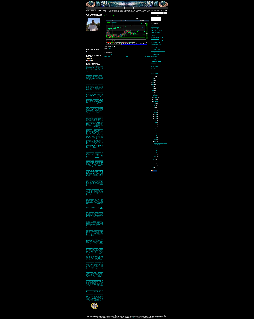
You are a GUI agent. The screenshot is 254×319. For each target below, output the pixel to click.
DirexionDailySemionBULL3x (90, 133)
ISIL (87, 189)
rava (92, 239)
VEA (94, 285)
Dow (94, 139)
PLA (100, 230)
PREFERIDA (88, 233)
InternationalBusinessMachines (92, 185)
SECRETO (96, 248)
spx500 (87, 256)
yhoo (89, 298)
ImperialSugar (97, 183)
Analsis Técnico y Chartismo (156, 30)
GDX (92, 166)
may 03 (155, 152)
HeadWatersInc (100, 176)
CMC (102, 112)
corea (87, 120)
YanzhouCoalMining (98, 297)
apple (102, 82)
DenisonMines (101, 126)
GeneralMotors (96, 167)
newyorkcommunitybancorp (90, 217)
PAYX (102, 226)
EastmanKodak (98, 143)
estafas (95, 153)
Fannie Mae (88, 157)
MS (89, 215)
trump (91, 275)
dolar (102, 137)
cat (86, 104)
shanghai (93, 249)
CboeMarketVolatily (97, 105)
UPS (102, 280)
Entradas (154, 17)
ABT (96, 67)
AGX (101, 70)
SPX (102, 254)
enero (154, 165)
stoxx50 (94, 259)
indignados (94, 184)
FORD (102, 162)
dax (101, 125)
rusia (90, 243)
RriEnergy (96, 242)
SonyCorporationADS (89, 253)
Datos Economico (143, 7)
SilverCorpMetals (91, 250)
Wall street (96, 291)
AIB (102, 70)
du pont (89, 142)
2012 (87, 66)
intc (100, 184)
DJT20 (93, 136)
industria (97, 184)
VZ (100, 290)
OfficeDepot (100, 221)
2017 (153, 82)
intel (102, 184)
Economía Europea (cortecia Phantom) (158, 51)
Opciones (98, 222)
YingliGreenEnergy (94, 298)
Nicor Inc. (98, 217)
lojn (92, 200)
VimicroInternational (90, 287)
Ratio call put (153, 63)
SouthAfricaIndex (96, 253)
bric (89, 101)
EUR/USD (88, 154)
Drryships (88, 141)
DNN (96, 137)
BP (100, 99)
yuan (89, 299)
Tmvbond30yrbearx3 (89, 272)
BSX (93, 101)
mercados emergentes (90, 208)
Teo (99, 264)
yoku (98, 298)
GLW (87, 170)
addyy (91, 68)
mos (92, 213)
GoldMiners (94, 171)
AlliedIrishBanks (89, 75)
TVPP (87, 276)
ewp (100, 155)
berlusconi (87, 95)
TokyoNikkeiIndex (100, 272)
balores (102, 88)
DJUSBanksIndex (97, 136)
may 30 (155, 112)
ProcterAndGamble (100, 233)
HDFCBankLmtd (93, 176)
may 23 (155, 122)
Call (102, 102)
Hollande (96, 180)
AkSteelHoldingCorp (90, 72)
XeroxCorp (93, 296)
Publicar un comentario (108, 54)
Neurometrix (101, 216)
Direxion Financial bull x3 (97, 132)
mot (102, 213)
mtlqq (97, 215)
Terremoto (90, 265)
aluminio (94, 76)
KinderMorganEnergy (98, 194)
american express (100, 77)
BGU (98, 95)
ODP (97, 221)
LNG (98, 199)
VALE (95, 284)
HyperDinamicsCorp (89, 183)
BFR (95, 95)
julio (154, 105)
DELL (97, 126)
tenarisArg (87, 264)
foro (89, 163)
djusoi (91, 137)
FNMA (99, 162)
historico (91, 180)
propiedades (95, 234)
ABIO (93, 67)
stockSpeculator (89, 259)
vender (101, 285)
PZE (87, 237)
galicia (87, 165)
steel (98, 257)
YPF (87, 299)
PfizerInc (90, 230)
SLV (95, 251)
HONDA (87, 181)
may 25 (155, 118)
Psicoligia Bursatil (96, 236)
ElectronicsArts (98, 149)
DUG (92, 142)
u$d (90, 276)
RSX (99, 242)
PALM (100, 224)
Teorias (155, 7)
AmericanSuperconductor (90, 80)
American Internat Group (90, 78)
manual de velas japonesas (98, 201)
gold (93, 170)
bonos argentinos (89, 99)
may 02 (155, 154)
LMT (95, 199)
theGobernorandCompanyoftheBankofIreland (94, 268)
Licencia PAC (133, 317)
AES (100, 69)
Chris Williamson (100, 110)
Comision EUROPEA (155, 39)
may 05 (155, 148)
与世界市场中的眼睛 (91, 300)
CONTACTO (105, 7)
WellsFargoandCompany (93, 292)
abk (95, 67)
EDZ (87, 146)
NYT (91, 221)
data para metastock (155, 66)
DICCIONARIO (95, 130)
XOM (102, 296)
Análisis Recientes (107, 56)
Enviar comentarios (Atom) (115, 58)
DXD (96, 142)
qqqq (93, 237)
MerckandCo (97, 208)
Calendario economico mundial (157, 37)
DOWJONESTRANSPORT (98, 140)
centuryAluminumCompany (97, 107)
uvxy (101, 283)
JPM (102, 191)
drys (97, 141)
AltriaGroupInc (90, 76)
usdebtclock (153, 71)
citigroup (97, 112)
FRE (87, 164)
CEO (87, 108)
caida (100, 102)
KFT (97, 193)
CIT (102, 111)
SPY (90, 256)
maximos (99, 203)
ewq (102, 155)
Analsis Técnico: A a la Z (155, 32)
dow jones (99, 139)
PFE (87, 230)
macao (102, 200)
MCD (102, 203)
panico (102, 225)
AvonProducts (101, 87)
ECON (89, 145)
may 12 (155, 135)
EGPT (102, 146)
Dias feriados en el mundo (156, 44)
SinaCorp (101, 250)
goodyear (98, 171)
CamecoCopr (88, 103)
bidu (102, 95)
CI (86, 111)
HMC (93, 180)
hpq (96, 181)
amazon (87, 77)
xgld (96, 296)
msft (91, 215)
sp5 (102, 253)
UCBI (94, 276)
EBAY (102, 143)
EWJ (98, 155)
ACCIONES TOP (98, 7)
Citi (94, 112)
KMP (102, 194)
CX (102, 124)
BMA (97, 96)
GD (90, 166)
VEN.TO (97, 285)
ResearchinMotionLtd (98, 240)
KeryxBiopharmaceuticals (92, 193)
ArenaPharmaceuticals (89, 85)
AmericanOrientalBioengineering (91, 79)
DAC (87, 125)
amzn (102, 80)
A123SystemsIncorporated (95, 66)
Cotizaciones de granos (155, 42)
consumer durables (89, 119)
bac (92, 88)
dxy (98, 142)
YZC (91, 299)
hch (87, 176)
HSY (98, 181)
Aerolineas (96, 69)
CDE (88, 107)
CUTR (91, 124)
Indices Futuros (154, 56)
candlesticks (93, 103)
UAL (92, 276)
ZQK (102, 299)
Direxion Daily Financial (92, 131)
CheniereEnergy (93, 108)
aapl (102, 66)
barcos (92, 93)
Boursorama (153, 35)
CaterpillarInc (91, 104)
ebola (87, 145)
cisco (99, 111)
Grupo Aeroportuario (93, 174)
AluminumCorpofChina (99, 76)
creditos (99, 120)
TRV (93, 275)
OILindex (94, 222)
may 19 (155, 126)
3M (89, 66)
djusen (87, 137)
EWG (95, 155)
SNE (102, 251)
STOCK (160, 7)
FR (91, 163)
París (96, 226)
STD (95, 257)
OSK (95, 223)
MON (87, 212)
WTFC (90, 296)
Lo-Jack (102, 199)
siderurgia (101, 249)
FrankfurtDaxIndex (98, 163)
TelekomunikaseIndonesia (95, 263)
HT (99, 181)
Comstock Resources (99, 117)
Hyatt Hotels (101, 182)
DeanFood (90, 126)
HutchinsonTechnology (93, 182)
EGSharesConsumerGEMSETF (91, 147)
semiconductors (88, 249)
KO (87, 195)
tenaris (101, 263)
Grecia (98, 173)
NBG (98, 216)
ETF (98, 153)
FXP (99, 164)
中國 (96, 300)
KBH (96, 192)
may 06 (155, 146)
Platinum (87, 231)
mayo (154, 109)
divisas (97, 134)
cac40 (98, 102)
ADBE (87, 68)
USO (102, 282)
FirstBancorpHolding (90, 161)
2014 (153, 88)
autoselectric (92, 87)
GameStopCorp (92, 165)
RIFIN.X (91, 241)
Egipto (98, 146)
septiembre (155, 101)
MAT (87, 203)
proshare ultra (100, 234)
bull (96, 101)
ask (96, 86)
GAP (98, 165)
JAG (94, 189)
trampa (96, 273)
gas (102, 165)
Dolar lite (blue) (154, 47)
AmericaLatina (94, 77)
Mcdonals (95, 204)
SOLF (102, 252)
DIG (99, 130)
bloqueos (95, 96)
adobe (102, 68)
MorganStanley (89, 213)
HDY (97, 176)
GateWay (87, 166)
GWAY (95, 175)
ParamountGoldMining (89, 226)
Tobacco (95, 272)
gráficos (102, 172)
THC (98, 265)
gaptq (100, 165)
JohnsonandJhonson (96, 191)
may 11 (155, 137)
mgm (95, 209)
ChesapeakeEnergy (100, 108)
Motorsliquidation (100, 214)
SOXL (100, 253)
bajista (99, 88)
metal (90, 209)
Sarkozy (94, 246)
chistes (95, 110)
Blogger (156, 317)
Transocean (101, 274)
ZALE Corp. (94, 299)
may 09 (155, 141)
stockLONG (100, 258)
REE (94, 240)
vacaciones (88, 284)
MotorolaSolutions (94, 214)
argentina (99, 85)
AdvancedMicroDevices (89, 69)
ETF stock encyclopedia (155, 49)
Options (102, 222)
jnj (102, 190)
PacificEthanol (88, 224)
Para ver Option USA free (156, 61)
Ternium (87, 265)
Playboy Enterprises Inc (93, 231)
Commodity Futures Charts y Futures (158, 40)
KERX (87, 193)
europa (97, 154)
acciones (99, 67)
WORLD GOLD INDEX (120, 7)
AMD (90, 77)
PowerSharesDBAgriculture (99, 232)
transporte (88, 275)
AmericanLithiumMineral (99, 78)
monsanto (101, 212)
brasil (100, 100)
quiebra (101, 237)
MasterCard (101, 202)
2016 (153, 84)
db (102, 125)
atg (101, 86)
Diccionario (150, 7)
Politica (98, 231)
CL (100, 112)
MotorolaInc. (88, 214)
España (87, 153)
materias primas (90, 203)
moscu (100, 213)
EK (90, 149)
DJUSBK (101, 136)
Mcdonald (87, 204)
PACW (92, 224)
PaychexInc (99, 226)
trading (94, 273)
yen (102, 297)
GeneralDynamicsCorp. (99, 166)
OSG (89, 223)
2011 (153, 94)
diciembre (155, 95)
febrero (154, 163)
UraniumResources (92, 281)
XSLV (91, 297)
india (87, 184)
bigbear (87, 96)
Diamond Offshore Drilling (98, 129)
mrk (87, 215)
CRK (91, 123)
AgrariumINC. (92, 70)
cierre (93, 111)
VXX (99, 290)
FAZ (98, 157)
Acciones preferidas (154, 28)
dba (87, 126)
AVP (87, 88)
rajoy (89, 239)
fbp (99, 157)
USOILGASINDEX (89, 283)
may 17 (155, 129)
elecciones (93, 149)
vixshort (87, 290)
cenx (102, 107)
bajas (97, 88)
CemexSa (91, 107)
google (87, 172)
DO (99, 137)
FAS (96, 157)
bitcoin (91, 96)
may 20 (155, 124)
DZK (99, 142)
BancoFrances (89, 89)
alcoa (102, 72)
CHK (97, 110)
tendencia (91, 264)
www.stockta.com (154, 73)
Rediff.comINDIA (89, 240)
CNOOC (87, 113)
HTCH (102, 181)
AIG (87, 71)
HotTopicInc (93, 181)
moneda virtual (91, 212)
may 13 (155, 133)
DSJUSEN (99, 141)
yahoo (94, 297)
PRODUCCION (89, 234)
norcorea (98, 218)
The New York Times (93, 266)
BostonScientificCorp (96, 99)
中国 (95, 300)
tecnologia (100, 262)
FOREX (87, 163)
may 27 (155, 114)
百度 (98, 300)
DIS (87, 134)
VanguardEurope (89, 285)
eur (102, 153)
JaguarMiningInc (98, 189)
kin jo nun (93, 194)
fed (89, 158)
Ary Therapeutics (91, 86)
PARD (94, 226)
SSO (98, 256)
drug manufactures (93, 141)
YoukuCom (101, 298)
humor (87, 182)
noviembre (155, 97)
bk (92, 96)
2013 (153, 90)
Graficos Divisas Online (155, 54)
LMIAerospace (91, 199)
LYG (96, 200)
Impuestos (101, 183)
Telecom (87, 263)
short (96, 249)
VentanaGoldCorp (89, 286)
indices (90, 184)
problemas (94, 233)
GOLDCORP (97, 170)
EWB (93, 155)
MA (99, 200)
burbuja (102, 101)
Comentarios (155, 19)
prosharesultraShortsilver (99, 235)
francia (93, 163)
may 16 (155, 131)
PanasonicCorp (96, 225)
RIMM (89, 242)
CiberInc (90, 111)
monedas (96, 212)
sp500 (87, 254)
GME (91, 170)
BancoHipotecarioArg (99, 89)
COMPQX (101, 116)
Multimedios (101, 215)
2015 (153, 86)
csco (98, 123)
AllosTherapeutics (95, 75)
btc (94, 101)
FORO (109, 7)
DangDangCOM (97, 125)
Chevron (87, 109)
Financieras (100, 160)
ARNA (102, 85)
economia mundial (97, 145)
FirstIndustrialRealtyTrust (99, 161)
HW (98, 182)
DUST (94, 142)
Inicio (127, 56)
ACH (102, 67)
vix (96, 289)
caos (96, 103)
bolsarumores (153, 64)
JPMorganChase (89, 192)
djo (91, 136)
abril (154, 159)
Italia (89, 189)
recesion (97, 239)
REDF (102, 239)
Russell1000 (95, 243)
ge (94, 166)
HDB (90, 176)
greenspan (88, 174)
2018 (153, 80)
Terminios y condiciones (91, 9)
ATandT (99, 86)
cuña (102, 123)
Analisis (87, 81)
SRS (93, 256)
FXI (98, 164)
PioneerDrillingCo (96, 230)
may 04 (155, 150)
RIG (87, 242)
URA (87, 281)
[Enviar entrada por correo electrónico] (114, 46)
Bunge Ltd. (98, 101)
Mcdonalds (92, 204)
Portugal (101, 231)
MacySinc (87, 201)
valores (102, 284)
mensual (87, 207)
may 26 (155, 116)
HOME (88, 7)
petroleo (101, 229)
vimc (102, 286)
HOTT (90, 181)
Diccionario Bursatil (154, 45)
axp (88, 88)
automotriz (88, 87)
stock (96, 258)
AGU (99, 70)
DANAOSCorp (90, 125)
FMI (95, 162)
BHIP (100, 95)
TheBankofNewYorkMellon (90, 267)
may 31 (155, 110)
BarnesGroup (96, 93)
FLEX (87, 162)
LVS (94, 200)
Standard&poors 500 (129, 7)
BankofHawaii (88, 93)
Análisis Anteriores (147, 56)
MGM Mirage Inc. (100, 209)
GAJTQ (102, 164)
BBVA (100, 93)
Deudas (101, 127)
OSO (97, 223)
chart (89, 108)
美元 (100, 300)
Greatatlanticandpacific (90, 173)
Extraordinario (92, 156)
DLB (94, 137)
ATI (102, 86)
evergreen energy (89, 155)
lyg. (97, 200)
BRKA (91, 101)
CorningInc (90, 120)
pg (92, 230)
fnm (97, 162)
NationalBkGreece (93, 216)
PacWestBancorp (96, 224)
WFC (100, 292)
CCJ (87, 107)
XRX (89, 297)
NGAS (96, 217)
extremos (96, 156)
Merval (87, 209)
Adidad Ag (96, 68)
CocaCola (91, 113)
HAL (98, 175)
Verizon (96, 286)
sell (99, 248)
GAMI (96, 165)
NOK (92, 218)
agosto (154, 103)
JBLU (92, 190)
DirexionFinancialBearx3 (99, 133)
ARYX (95, 86)
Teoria (102, 264)
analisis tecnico (92, 81)
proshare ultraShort (90, 235)
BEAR (87, 94)
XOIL (100, 296)
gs (89, 175)
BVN (94, 102)
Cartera (98, 103)
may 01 (155, 156)
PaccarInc (101, 223)
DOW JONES (113, 7)
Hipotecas (93, 179)
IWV (92, 189)
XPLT (87, 297)
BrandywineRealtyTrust (94, 100)
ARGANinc (95, 85)
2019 (153, 78)
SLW (97, 251)
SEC (94, 248)
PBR (87, 227)
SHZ (98, 249)
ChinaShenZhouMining (89, 110)
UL (96, 276)
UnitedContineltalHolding (90, 280)
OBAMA (94, 221)
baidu (95, 88)
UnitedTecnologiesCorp (97, 280)
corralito (94, 120)
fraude (102, 163)
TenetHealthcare (96, 264)
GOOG (101, 171)
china (92, 109)
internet (101, 185)
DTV (87, 142)
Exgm (89, 156)
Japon (90, 190)
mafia (91, 201)
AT (97, 86)
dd (88, 126)
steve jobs (101, 257)
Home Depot (100, 180)
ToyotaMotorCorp (89, 273)
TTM (101, 275)
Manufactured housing (89, 202)
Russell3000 (100, 243)
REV (102, 240)
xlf (98, 296)
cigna (96, 111)
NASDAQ (88, 216)
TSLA (96, 275)
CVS (93, 124)
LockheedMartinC (89, 200)
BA (90, 88)
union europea (94, 277)
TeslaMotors (95, 265)
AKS (102, 71)
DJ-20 (100, 134)
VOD (90, 290)
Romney (92, 242)
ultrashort (99, 276)
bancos (94, 90)
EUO (100, 153)
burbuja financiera (89, 102)
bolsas (98, 97)
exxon (99, 156)
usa (102, 281)
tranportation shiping (94, 274)
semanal (101, 248)
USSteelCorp (94, 283)
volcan (97, 290)
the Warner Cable (100, 266)
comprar (87, 117)
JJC (101, 190)
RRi (94, 242)
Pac (98, 223)
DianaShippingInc (89, 130)
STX (97, 259)
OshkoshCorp (92, 223)
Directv (87, 131)
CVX (101, 124)
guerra (92, 175)
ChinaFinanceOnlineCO (99, 109)
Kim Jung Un (88, 194)
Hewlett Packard (98, 177)
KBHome (98, 192)
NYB (89, 221)
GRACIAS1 (95, 172)
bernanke (92, 95)
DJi (89, 136)
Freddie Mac (90, 164)
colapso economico (90, 114)
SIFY (87, 250)
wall (92, 291)
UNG (102, 276)
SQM (92, 256)
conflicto (101, 118)
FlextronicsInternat (91, 162)
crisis (98, 122)
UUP (99, 283)
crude (93, 123)
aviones (97, 87)
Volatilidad (136, 7)
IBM (93, 183)
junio (154, 107)
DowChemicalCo (88, 140)
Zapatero (97, 299)
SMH (100, 251)
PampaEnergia (88, 225)
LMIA (87, 199)
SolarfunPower (97, 252)
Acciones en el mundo (155, 27)
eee (90, 146)
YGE (87, 298)
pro (91, 233)
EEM (94, 146)
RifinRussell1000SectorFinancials (98, 241)
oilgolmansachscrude (89, 222)
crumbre (95, 123)
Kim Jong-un (101, 193)
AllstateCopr (101, 75)
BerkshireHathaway (100, 94)
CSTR (100, 123)
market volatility (96, 202)
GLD (96, 168)
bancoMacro (88, 90)
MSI (93, 215)
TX (89, 276)
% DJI (152, 25)
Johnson (90, 191)
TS (94, 275)
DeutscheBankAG (89, 129)
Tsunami (99, 275)
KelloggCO (101, 192)
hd (88, 176)
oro (87, 223)
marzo (154, 161)
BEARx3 (95, 94)
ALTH (87, 76)
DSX (102, 141)
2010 (153, 167)
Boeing (101, 96)
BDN (102, 93)
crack (96, 120)
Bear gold (91, 94)
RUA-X (101, 242)
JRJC (93, 192)
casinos (102, 103)
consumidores (96, 119)
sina (99, 250)
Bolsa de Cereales (154, 33)
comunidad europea (96, 118)
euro (93, 154)
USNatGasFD (97, 282)
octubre (154, 99)
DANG (94, 125)
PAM (102, 224)
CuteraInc (88, 124)
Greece (101, 173)
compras (92, 117)
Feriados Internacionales (155, 52)
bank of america (99, 92)
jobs (87, 191)
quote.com (153, 68)
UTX (97, 283)
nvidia (87, 221)
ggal (102, 167)
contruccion (101, 119)
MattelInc (95, 203)
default (94, 126)
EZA (101, 156)
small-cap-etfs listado (155, 70)
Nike (100, 217)
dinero (102, 130)
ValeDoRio (98, 284)
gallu (89, 165)
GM (89, 170)
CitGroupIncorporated (89, 112)
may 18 (155, 128)
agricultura (96, 70)
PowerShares (88, 232)
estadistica (92, 153)
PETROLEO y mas (154, 59)
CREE (102, 120)
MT (95, 215)
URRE (99, 281)
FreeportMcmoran (94, 164)
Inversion (93, 186)
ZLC (100, 299)
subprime (101, 259)
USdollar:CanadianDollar (90, 282)
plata (102, 230)
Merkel (101, 208)
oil (102, 221)
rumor (87, 243)
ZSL (87, 300)
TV (102, 275)
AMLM (96, 80)
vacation (91, 284)
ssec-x (96, 256)
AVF (95, 87)
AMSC (99, 80)
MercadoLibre (93, 207)
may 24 (155, 120)
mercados (100, 207)
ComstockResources (89, 118)
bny (99, 96)
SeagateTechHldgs (89, 248)
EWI (97, 155)
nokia (95, 218)
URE (97, 281)
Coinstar (101, 113)
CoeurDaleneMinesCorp (96, 113)
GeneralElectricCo (89, 167)
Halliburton (101, 175)
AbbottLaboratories (89, 67)
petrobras (92, 229)
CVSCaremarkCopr (97, 124)
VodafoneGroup (93, 290)
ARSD (87, 86)
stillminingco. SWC (89, 258)
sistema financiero (90, 251)
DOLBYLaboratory (89, 139)
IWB (90, 189)
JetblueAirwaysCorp (96, 190)
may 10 (155, 139)
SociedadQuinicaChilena (90, 252)
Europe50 (101, 154)
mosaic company (96, 213)
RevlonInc (87, 241)
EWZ (87, 156)
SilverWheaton (96, 250)
